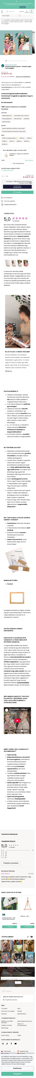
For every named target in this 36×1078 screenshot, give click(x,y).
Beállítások (17, 1068)
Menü (2, 12)
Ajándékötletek (21, 1014)
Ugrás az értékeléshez (23, 77)
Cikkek (19, 1035)
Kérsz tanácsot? (29, 160)
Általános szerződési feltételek (7, 1021)
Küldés (18, 982)
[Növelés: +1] (7, 176)
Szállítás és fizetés (8, 170)
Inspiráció (4, 1014)
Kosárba (18, 192)
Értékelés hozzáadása (11, 863)
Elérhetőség (4, 1028)
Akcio (19, 1008)
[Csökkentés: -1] (2, 176)
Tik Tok (28, 936)
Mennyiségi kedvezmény (24, 1021)
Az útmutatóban (23, 683)
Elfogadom (17, 1074)
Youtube (31, 936)
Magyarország (24, 1051)
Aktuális (19, 1011)
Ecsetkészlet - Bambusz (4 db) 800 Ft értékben (19, 154)
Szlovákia (6, 1053)
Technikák (4, 1008)
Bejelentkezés (22, 11)
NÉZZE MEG (22, 7)
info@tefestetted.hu (6, 87)
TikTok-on (8, 371)
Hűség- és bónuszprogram (22, 1024)
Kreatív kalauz (5, 1035)
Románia (22, 1053)
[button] (7, 60)
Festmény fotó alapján (8, 1011)
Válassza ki (10, 926)
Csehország (7, 1051)
